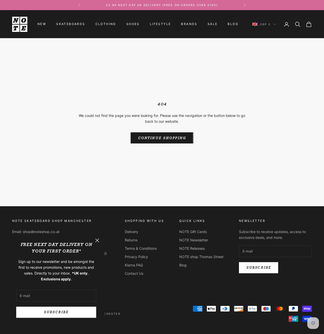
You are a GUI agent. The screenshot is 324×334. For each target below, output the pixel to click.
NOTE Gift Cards (193, 231)
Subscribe (56, 312)
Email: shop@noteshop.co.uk (36, 231)
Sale (213, 24)
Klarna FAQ (134, 265)
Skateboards (70, 24)
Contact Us (134, 273)
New (41, 24)
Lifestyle (160, 24)
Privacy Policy (136, 257)
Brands (189, 24)
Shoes (133, 24)
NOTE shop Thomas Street (201, 257)
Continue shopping (162, 138)
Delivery (131, 231)
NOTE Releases (192, 248)
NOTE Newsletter (193, 240)
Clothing (105, 24)
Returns (131, 240)
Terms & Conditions (141, 248)
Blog (233, 24)
